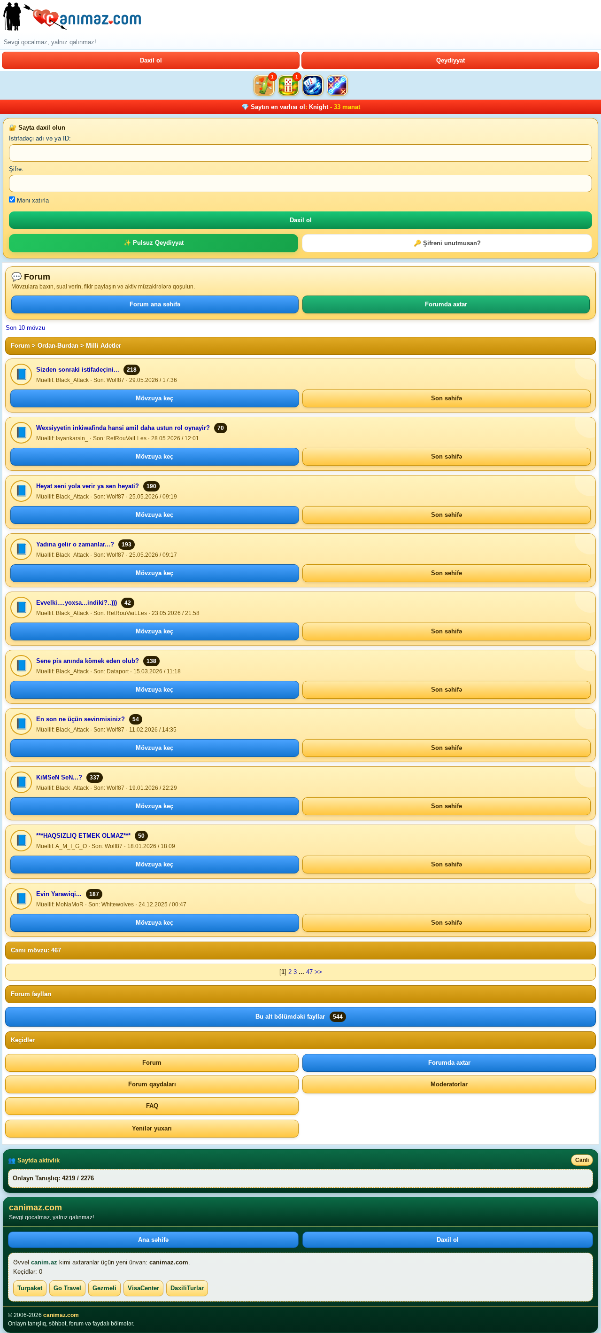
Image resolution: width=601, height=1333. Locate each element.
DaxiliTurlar (187, 1288)
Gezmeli (104, 1288)
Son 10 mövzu (25, 327)
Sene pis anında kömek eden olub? (87, 660)
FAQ (152, 1105)
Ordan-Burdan (58, 345)
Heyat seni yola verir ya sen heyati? (87, 486)
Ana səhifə (153, 1239)
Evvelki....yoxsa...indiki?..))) (76, 602)
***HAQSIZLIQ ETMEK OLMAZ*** (83, 835)
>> (318, 971)
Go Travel (67, 1288)
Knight (318, 106)
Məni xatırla (32, 200)
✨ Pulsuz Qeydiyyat (153, 242)
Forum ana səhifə (155, 304)
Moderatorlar (449, 1084)
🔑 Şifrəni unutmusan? (447, 243)
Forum (20, 345)
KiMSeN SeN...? (59, 777)
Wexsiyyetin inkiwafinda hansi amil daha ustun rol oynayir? (123, 427)
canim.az (44, 1262)
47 (309, 971)
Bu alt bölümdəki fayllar (299, 1016)
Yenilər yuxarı (152, 1128)
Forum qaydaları (152, 1084)
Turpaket (29, 1288)
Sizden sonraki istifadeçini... (77, 369)
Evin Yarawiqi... (59, 893)
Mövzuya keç (154, 398)
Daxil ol (151, 60)
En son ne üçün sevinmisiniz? (80, 719)
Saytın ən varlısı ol (278, 106)
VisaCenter (143, 1288)
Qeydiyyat (450, 60)
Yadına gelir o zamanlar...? (75, 544)
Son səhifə (446, 398)
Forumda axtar (446, 304)
